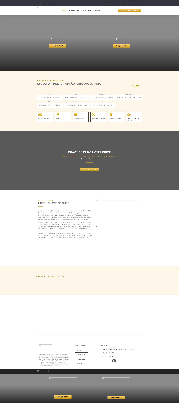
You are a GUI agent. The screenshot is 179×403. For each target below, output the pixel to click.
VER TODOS (137, 86)
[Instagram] (102, 360)
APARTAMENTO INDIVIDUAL (103, 105)
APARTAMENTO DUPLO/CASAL (76, 97)
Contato (97, 10)
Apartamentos (74, 10)
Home (63, 10)
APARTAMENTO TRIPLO (50, 97)
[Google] (108, 360)
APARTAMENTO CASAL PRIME (76, 105)
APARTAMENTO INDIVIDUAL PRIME (129, 97)
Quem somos (87, 10)
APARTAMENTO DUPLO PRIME (50, 105)
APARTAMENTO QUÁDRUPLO (102, 97)
